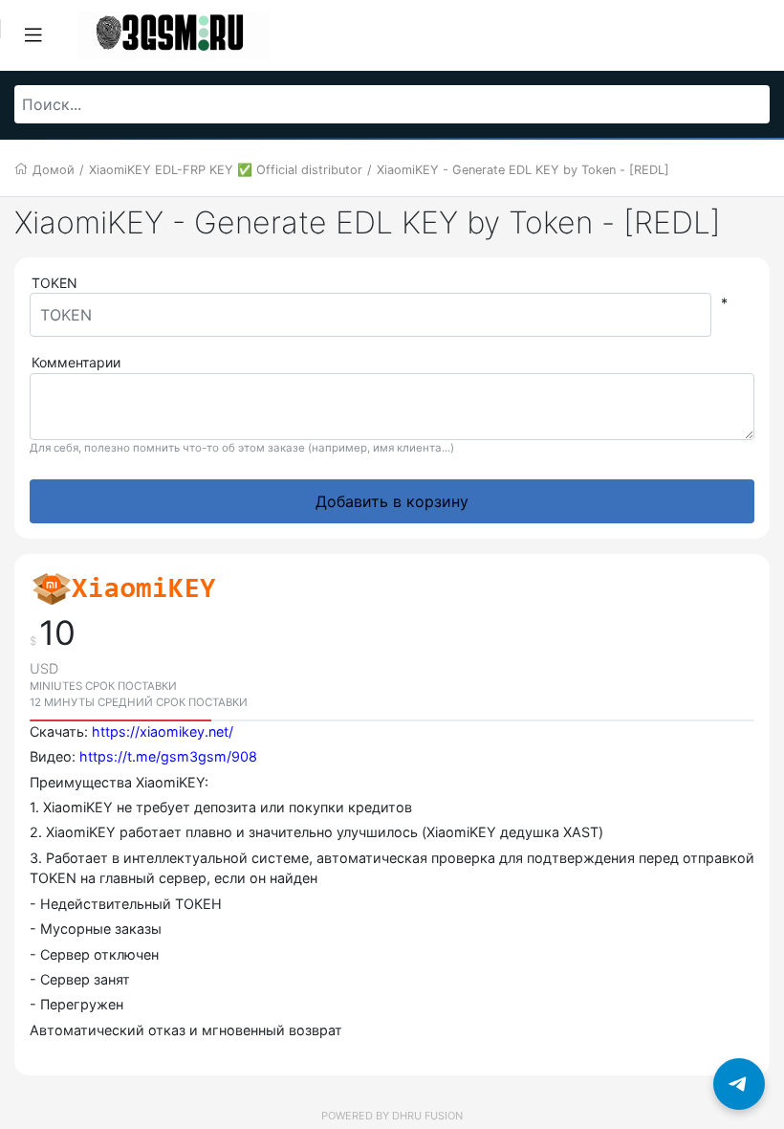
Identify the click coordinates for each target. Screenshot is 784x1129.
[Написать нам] (739, 1084)
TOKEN (54, 283)
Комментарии (76, 362)
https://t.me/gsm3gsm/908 (168, 756)
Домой (54, 170)
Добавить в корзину (392, 501)
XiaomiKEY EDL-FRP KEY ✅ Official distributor (225, 170)
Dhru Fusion (427, 1115)
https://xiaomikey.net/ (162, 731)
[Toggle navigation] (33, 35)
